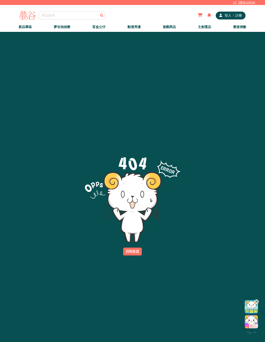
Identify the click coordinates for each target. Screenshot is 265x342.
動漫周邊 (134, 27)
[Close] (256, 301)
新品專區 (25, 27)
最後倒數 (239, 27)
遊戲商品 (169, 27)
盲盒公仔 (99, 27)
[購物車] (200, 15)
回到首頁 (132, 251)
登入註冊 (233, 15)
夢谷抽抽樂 (62, 27)
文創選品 (204, 27)
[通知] (209, 15)
